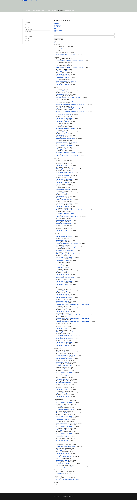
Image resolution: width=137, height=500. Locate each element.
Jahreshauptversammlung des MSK (65, 54)
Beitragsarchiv (28, 25)
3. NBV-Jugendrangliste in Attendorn (66, 81)
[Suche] (84, 32)
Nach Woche (57, 27)
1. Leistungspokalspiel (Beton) (64, 64)
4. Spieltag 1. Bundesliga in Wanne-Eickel (67, 243)
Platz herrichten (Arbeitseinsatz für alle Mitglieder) (69, 60)
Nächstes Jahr (57, 43)
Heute (55, 28)
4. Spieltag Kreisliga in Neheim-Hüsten (66, 254)
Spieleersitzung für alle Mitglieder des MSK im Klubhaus (71, 210)
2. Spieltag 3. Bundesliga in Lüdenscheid (67, 156)
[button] (49, 27)
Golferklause (26, 10)
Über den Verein (29, 27)
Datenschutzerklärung (68, 496)
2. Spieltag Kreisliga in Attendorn (65, 172)
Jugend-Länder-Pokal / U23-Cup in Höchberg (68, 97)
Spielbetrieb (28, 31)
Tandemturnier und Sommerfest (65, 277)
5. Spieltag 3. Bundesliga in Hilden (65, 409)
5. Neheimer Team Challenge (64, 199)
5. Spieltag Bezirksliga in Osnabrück (65, 332)
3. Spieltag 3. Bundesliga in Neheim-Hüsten (67, 217)
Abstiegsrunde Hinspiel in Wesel (64, 338)
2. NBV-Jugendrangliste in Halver (65, 48)
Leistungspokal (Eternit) (62, 94)
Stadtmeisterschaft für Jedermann (65, 352)
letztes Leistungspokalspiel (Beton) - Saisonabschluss (70, 467)
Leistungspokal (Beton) (62, 71)
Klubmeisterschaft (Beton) (63, 379)
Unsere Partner (28, 36)
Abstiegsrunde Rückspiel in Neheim (65, 413)
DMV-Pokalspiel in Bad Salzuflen (64, 365)
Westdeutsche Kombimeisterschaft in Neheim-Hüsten (70, 104)
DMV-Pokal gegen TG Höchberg (64, 463)
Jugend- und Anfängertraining (64, 91)
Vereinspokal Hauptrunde (63, 175)
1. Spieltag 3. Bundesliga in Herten (65, 128)
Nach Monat (57, 25)
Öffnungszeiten (38, 10)
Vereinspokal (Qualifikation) (63, 114)
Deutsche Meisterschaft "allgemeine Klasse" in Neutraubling (72, 304)
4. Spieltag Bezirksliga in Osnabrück (65, 250)
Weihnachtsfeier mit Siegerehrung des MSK (68, 479)
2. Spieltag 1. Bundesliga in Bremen (65, 152)
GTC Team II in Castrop (62, 440)
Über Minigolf (28, 29)
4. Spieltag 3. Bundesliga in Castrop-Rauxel (67, 247)
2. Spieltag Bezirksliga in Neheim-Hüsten (67, 169)
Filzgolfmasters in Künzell (63, 186)
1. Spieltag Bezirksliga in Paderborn (65, 138)
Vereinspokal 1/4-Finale (62, 369)
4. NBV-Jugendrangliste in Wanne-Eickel (66, 264)
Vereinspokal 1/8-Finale (62, 267)
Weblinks (27, 38)
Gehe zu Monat (58, 30)
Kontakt (27, 40)
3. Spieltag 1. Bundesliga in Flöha (65, 213)
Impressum (56, 496)
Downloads (27, 34)
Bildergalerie (69, 10)
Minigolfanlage (51, 10)
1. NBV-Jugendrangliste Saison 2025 (65, 423)
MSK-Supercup (60, 473)
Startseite (27, 22)
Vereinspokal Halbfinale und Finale (65, 446)
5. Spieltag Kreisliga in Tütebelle (64, 335)
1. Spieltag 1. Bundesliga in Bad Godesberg (67, 125)
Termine (60, 10)
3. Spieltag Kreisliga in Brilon (63, 223)
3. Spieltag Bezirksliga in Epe (63, 220)
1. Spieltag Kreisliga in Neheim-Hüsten (66, 142)
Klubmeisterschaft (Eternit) (63, 382)
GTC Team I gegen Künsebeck (64, 456)
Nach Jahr (56, 23)
